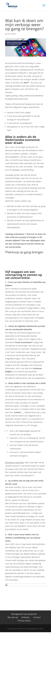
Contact (37, 617)
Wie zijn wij (12, 617)
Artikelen (25, 617)
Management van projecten (24, 614)
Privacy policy (24, 620)
